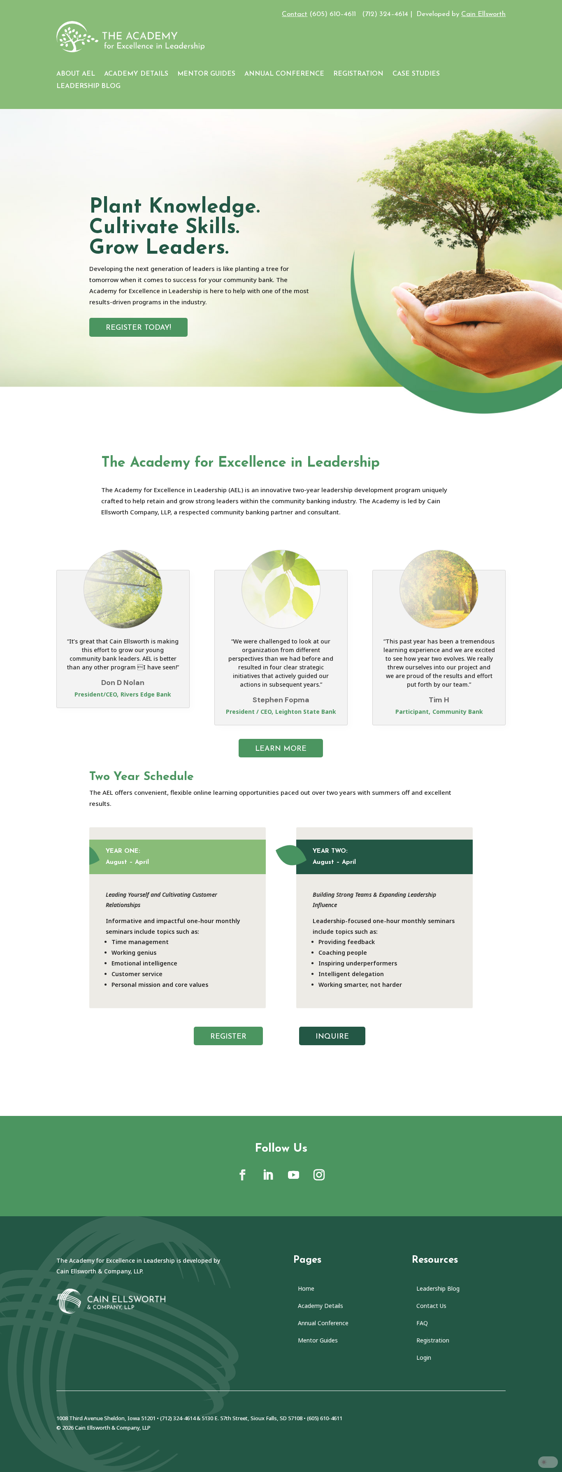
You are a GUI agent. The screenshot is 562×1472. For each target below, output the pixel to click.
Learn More (281, 749)
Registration (358, 74)
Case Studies (416, 74)
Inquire (332, 1037)
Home (306, 1289)
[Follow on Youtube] (294, 1175)
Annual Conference (284, 74)
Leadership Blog (88, 86)
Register (228, 1037)
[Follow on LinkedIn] (268, 1175)
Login (423, 1358)
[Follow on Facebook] (243, 1175)
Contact (294, 14)
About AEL (75, 74)
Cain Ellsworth (483, 14)
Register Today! (138, 328)
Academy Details (136, 74)
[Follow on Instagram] (319, 1175)
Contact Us (431, 1306)
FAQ (422, 1323)
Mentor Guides (206, 74)
